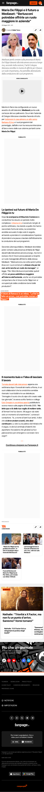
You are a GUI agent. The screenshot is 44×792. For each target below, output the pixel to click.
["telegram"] (29, 660)
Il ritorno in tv (17, 223)
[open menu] (2, 3)
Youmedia (5, 681)
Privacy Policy (27, 681)
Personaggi (5, 521)
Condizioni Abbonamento (21, 685)
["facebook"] (24, 660)
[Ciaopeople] (22, 786)
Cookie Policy (6, 685)
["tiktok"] (4, 660)
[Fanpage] (22, 725)
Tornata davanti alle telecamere (14, 384)
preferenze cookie (8, 688)
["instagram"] (9, 660)
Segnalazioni (15, 681)
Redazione (36, 685)
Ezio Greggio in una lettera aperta (15, 402)
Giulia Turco (16, 30)
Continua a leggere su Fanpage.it (22, 445)
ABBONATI (33, 3)
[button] (40, 30)
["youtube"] (14, 660)
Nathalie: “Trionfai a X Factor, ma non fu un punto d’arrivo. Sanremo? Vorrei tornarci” (22, 617)
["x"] (19, 660)
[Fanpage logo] (12, 3)
